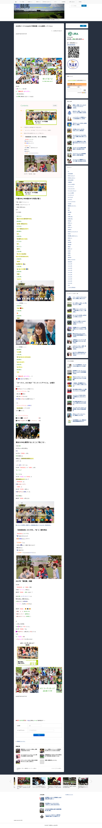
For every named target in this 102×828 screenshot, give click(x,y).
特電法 (80, 1)
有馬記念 (69, 229)
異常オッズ (70, 248)
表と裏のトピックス (69, 794)
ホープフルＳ (70, 197)
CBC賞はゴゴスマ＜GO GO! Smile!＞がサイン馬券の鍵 (78, 130)
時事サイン (38, 1)
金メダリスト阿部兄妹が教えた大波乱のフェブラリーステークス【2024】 (79, 354)
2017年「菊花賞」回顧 (29, 174)
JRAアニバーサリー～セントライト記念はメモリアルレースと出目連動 (79, 378)
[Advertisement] (39, 45)
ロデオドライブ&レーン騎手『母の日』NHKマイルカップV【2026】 (79, 347)
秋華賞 (69, 253)
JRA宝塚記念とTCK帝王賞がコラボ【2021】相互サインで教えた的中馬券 (51, 787)
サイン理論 (22, 1)
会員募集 (63, 1)
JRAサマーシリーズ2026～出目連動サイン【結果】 (80, 124)
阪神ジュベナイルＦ (71, 259)
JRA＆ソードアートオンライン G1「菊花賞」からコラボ (79, 414)
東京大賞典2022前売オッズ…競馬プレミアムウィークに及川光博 (79, 390)
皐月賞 (69, 250)
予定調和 (69, 203)
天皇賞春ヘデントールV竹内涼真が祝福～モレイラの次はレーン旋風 (79, 329)
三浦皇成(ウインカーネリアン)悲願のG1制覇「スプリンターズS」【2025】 (79, 341)
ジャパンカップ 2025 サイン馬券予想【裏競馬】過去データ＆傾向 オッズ (52, 815)
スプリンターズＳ (71, 188)
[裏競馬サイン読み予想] (39, 11)
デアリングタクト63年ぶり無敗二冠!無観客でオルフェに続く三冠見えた (29, 761)
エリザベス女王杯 (71, 184)
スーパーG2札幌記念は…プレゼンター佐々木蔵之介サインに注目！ (79, 365)
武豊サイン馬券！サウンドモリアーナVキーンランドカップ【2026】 (79, 106)
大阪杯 (69, 214)
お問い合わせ (72, 1)
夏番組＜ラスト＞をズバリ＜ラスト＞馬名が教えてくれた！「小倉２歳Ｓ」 (79, 310)
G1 (68, 171)
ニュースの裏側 (71, 192)
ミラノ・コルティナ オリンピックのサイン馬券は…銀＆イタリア (79, 298)
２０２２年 (70, 278)
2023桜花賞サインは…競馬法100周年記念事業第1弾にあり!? (79, 420)
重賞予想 (69, 257)
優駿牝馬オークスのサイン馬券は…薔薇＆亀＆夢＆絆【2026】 (29, 750)
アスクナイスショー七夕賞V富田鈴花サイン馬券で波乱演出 (79, 154)
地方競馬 (69, 212)
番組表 (69, 246)
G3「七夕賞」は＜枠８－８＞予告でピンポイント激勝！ (79, 304)
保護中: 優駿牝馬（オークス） (51, 760)
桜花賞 (69, 240)
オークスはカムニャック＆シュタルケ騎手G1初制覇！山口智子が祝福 (29, 755)
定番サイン (30, 1)
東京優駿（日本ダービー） (73, 235)
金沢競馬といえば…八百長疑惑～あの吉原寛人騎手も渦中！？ (53, 798)
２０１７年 (70, 270)
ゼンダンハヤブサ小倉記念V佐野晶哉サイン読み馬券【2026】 (79, 148)
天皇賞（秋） (70, 218)
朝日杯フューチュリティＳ (73, 231)
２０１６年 (70, 268)
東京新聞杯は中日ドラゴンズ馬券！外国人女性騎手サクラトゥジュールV (81, 787)
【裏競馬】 (70, 182)
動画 (69, 210)
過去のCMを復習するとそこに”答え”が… (34, 133)
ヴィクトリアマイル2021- (56, 768)
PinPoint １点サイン (47, 1)
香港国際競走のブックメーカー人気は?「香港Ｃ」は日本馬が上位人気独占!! (20, 787)
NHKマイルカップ (71, 175)
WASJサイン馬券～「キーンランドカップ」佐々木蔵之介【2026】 (79, 112)
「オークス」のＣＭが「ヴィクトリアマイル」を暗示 (37, 130)
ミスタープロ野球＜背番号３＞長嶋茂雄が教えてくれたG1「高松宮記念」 (33, 525)
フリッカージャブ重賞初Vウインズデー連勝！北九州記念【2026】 (79, 160)
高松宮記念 (70, 261)
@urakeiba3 (71, 44)
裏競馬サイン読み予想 (53, 825)
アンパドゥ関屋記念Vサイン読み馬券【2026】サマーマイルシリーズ (79, 143)
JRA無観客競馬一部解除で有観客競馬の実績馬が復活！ (66, 787)
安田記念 (69, 220)
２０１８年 (70, 272)
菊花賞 (69, 255)
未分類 (69, 233)
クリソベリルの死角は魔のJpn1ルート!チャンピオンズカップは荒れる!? (35, 787)
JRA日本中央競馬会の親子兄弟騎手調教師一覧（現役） (53, 810)
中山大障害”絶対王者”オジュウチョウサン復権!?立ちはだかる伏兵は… (79, 403)
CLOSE (54, 105)
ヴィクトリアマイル (71, 201)
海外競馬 (69, 242)
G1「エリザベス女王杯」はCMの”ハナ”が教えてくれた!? (80, 316)
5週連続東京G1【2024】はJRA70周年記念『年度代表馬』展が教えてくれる (53, 755)
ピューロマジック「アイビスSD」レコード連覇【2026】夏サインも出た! (80, 136)
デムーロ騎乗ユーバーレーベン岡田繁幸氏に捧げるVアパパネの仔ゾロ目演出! (53, 750)
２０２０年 (70, 276)
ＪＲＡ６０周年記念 (71, 287)
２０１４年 (70, 263)
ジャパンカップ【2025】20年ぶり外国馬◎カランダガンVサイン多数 (79, 397)
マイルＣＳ (70, 199)
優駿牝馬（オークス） (21, 741)
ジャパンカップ (71, 186)
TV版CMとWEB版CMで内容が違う (33, 127)
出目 (69, 207)
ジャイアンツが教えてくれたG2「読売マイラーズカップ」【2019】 (79, 323)
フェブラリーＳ (71, 195)
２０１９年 (70, 274)
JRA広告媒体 (70, 173)
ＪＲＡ (55, 1)
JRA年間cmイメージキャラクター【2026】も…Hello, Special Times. (52, 804)
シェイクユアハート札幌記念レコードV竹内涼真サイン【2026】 (79, 118)
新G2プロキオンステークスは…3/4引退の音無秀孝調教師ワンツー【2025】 (80, 335)
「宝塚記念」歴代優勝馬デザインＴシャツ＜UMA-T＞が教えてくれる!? (79, 384)
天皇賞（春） (70, 216)
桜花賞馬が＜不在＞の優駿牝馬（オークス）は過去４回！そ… (27, 769)
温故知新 (69, 244)
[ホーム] (16, 2)
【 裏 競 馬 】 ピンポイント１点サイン (75, 85)
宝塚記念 (69, 225)
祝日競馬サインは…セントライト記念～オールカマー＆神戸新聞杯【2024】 (79, 372)
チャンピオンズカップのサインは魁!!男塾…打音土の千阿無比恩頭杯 (79, 409)
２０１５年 (70, 265)
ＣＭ (69, 285)
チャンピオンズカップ (72, 190)
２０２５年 (70, 283)
